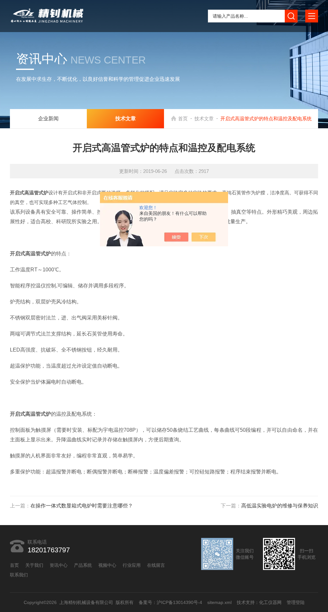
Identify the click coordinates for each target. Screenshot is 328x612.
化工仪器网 (270, 602)
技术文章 (204, 118)
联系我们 (19, 574)
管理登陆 (295, 602)
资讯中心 (59, 565)
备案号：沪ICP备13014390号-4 (170, 602)
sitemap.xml (219, 602)
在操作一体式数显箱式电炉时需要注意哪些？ (81, 505)
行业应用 (132, 565)
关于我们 (34, 565)
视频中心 (107, 565)
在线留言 (156, 565)
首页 (183, 118)
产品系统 (83, 565)
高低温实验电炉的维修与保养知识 (279, 505)
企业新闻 (48, 118)
